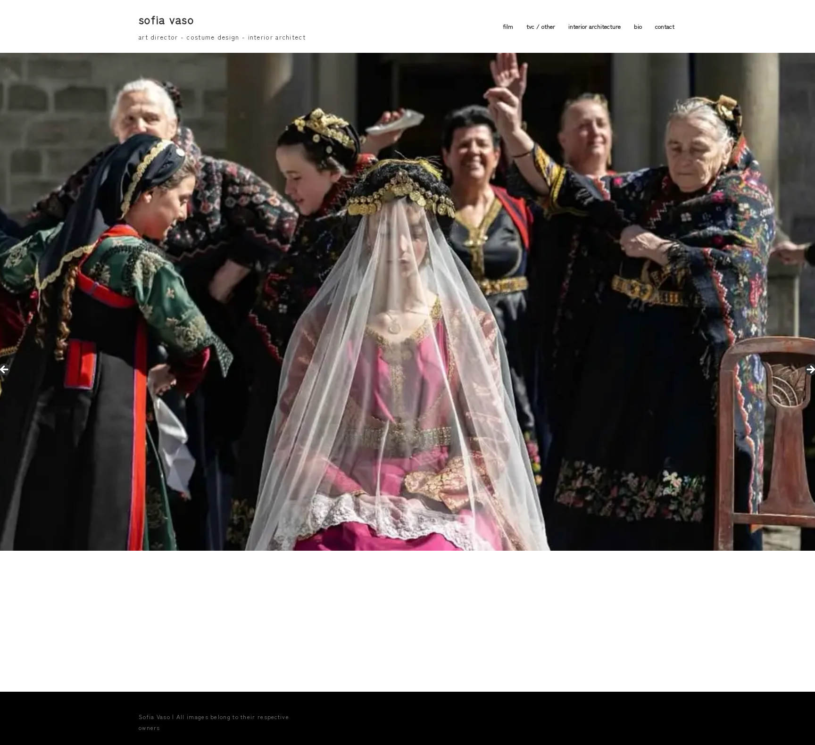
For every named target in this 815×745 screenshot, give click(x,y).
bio (638, 26)
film (508, 26)
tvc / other (540, 26)
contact (664, 26)
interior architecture (594, 26)
